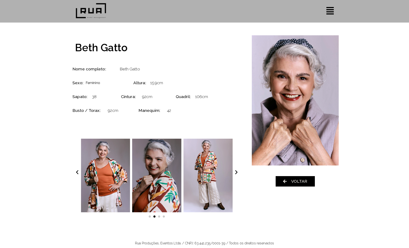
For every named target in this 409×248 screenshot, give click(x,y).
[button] (77, 172)
